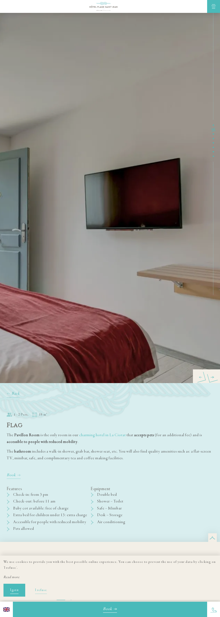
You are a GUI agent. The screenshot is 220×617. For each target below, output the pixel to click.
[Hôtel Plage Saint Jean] (103, 6)
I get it (14, 590)
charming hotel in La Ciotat (102, 435)
